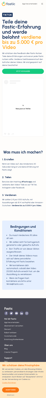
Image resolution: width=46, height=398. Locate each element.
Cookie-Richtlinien (9, 383)
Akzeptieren (11, 390)
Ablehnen (10, 395)
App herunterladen (29, 4)
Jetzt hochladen (23, 71)
